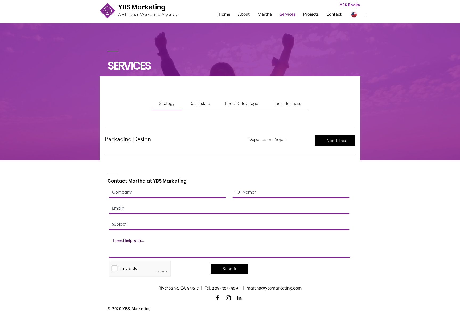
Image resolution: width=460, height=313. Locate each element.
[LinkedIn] (239, 298)
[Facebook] (217, 298)
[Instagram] (228, 298)
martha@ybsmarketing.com (274, 288)
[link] (166, 103)
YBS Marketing (142, 7)
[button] (335, 140)
